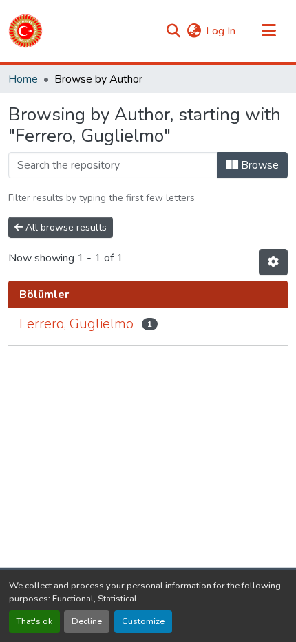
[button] (25, 31)
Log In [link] (220, 31)
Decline (87, 621)
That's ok (34, 621)
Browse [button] (258, 165)
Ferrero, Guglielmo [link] (76, 323)
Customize (143, 621)
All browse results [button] (65, 227)
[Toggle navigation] (268, 31)
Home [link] (23, 79)
